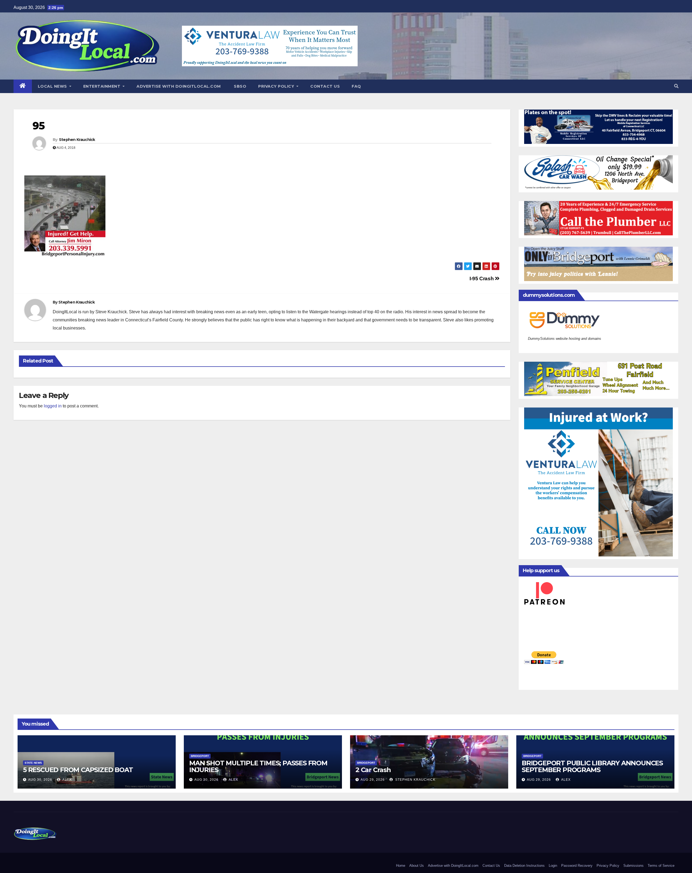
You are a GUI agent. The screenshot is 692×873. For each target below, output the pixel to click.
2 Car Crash (373, 770)
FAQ (356, 86)
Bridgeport (200, 756)
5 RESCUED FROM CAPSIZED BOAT (78, 770)
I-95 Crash (482, 278)
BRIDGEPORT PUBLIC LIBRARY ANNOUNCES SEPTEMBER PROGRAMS (592, 766)
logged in (53, 406)
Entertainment (102, 86)
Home (400, 866)
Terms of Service (661, 866)
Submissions (633, 866)
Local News (53, 86)
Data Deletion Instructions (524, 866)
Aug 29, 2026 (373, 780)
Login (553, 866)
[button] (676, 86)
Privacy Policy (276, 86)
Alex (67, 780)
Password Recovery (577, 866)
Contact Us (325, 86)
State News (33, 762)
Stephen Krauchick (77, 139)
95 (38, 125)
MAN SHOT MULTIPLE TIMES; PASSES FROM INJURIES (258, 766)
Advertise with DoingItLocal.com (179, 86)
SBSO (240, 86)
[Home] (23, 86)
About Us (416, 866)
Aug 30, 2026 (40, 780)
